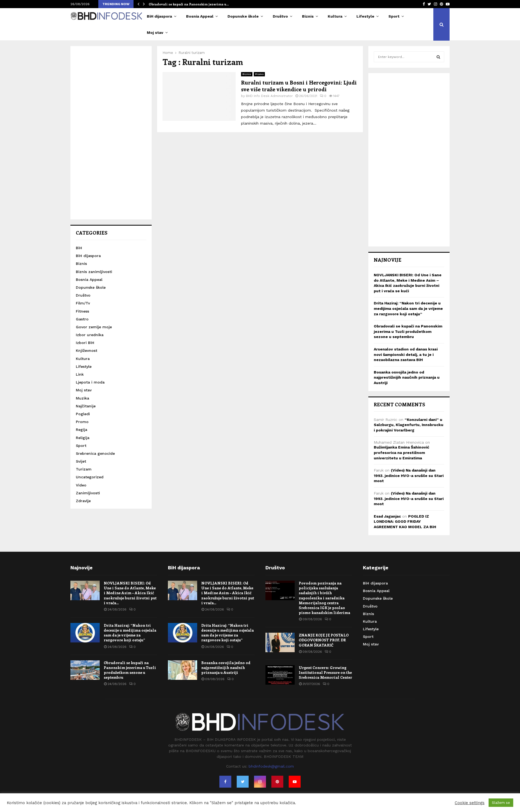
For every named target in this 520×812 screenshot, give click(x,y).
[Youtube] (295, 782)
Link (80, 374)
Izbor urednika (89, 335)
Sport (393, 16)
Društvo (280, 16)
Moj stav (155, 32)
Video (81, 485)
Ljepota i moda (90, 382)
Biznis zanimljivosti (94, 271)
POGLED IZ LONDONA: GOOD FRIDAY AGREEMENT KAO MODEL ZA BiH (405, 521)
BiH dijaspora (159, 16)
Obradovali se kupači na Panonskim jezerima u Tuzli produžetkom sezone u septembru (408, 331)
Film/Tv (83, 303)
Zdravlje (83, 501)
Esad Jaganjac (387, 516)
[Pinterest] (277, 782)
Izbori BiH (85, 342)
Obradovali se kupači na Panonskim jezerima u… (189, 4)
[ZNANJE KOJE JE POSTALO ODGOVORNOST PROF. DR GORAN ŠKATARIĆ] (280, 642)
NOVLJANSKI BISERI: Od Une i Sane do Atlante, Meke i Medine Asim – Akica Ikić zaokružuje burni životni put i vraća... (130, 592)
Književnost (86, 350)
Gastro (82, 319)
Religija (82, 438)
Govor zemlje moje (94, 327)
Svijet (81, 461)
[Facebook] (225, 782)
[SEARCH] (438, 56)
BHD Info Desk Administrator (269, 96)
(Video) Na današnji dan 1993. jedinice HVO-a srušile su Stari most (409, 475)
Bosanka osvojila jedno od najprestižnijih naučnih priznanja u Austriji (407, 377)
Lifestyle (365, 16)
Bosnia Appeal (199, 16)
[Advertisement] (111, 132)
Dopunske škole (243, 16)
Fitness (82, 311)
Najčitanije (86, 406)
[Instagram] (260, 782)
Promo (259, 74)
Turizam (84, 469)
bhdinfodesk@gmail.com (271, 766)
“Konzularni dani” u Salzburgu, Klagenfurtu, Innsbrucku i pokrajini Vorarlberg (408, 424)
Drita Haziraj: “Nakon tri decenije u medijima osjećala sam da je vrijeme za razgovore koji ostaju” (408, 308)
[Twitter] (243, 782)
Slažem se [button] (501, 803)
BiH (79, 248)
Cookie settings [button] (470, 802)
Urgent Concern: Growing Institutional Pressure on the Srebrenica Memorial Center (325, 672)
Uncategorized (89, 477)
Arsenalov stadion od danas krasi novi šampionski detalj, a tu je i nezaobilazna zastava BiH (406, 354)
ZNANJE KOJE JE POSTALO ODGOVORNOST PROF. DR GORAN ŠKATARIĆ (324, 639)
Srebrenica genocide (95, 453)
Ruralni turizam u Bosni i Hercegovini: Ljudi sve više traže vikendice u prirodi (299, 86)
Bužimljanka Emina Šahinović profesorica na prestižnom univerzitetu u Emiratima (401, 452)
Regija (81, 429)
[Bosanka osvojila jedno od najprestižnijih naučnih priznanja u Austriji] (182, 670)
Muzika (82, 398)
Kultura (335, 16)
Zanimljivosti (88, 493)
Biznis (308, 16)
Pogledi (83, 414)
